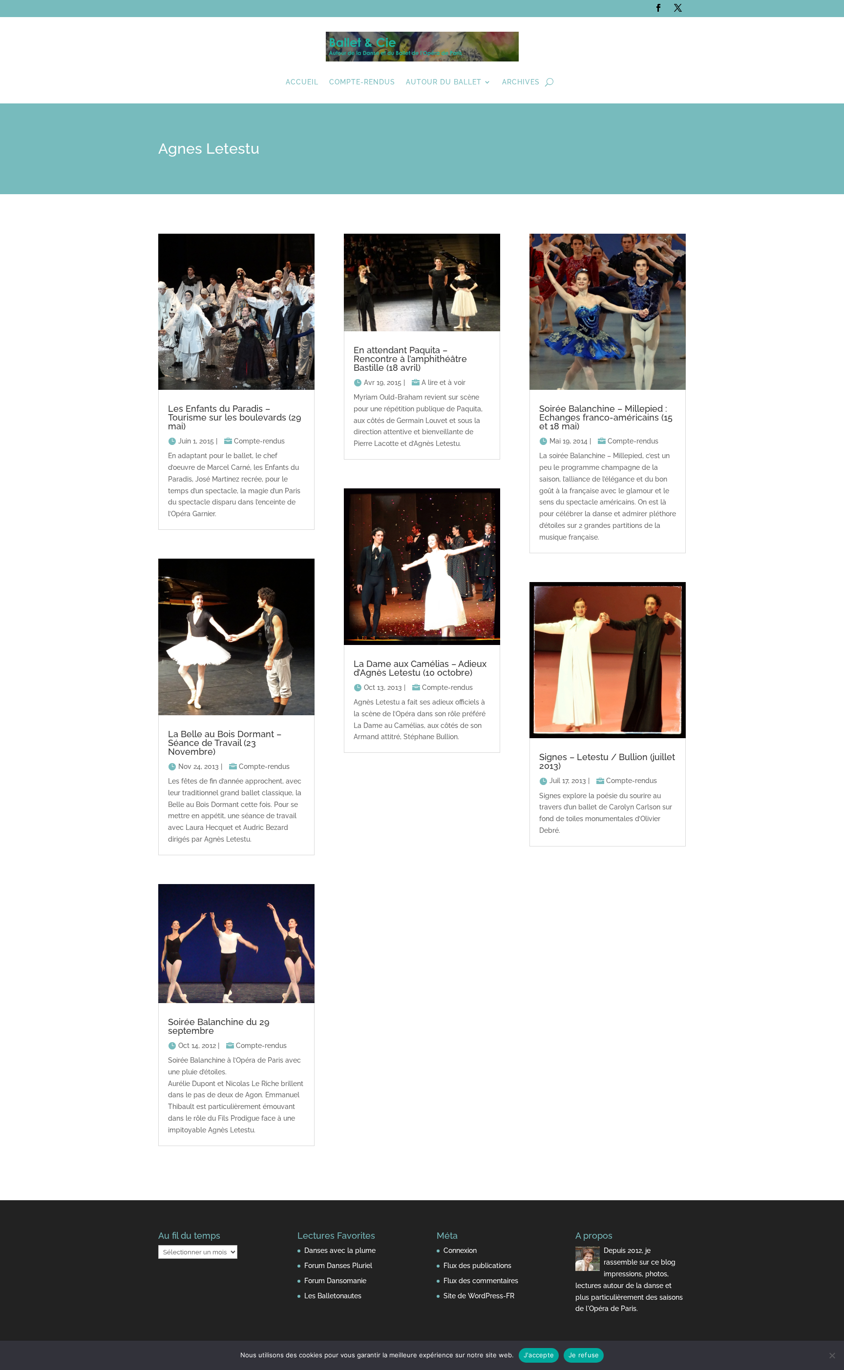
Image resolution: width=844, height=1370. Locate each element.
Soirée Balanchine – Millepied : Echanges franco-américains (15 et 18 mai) (606, 417)
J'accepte (539, 1355)
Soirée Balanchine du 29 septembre (219, 1026)
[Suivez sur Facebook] (658, 8)
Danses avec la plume (340, 1250)
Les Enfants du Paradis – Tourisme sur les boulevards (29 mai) (234, 417)
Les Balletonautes (332, 1296)
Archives (521, 82)
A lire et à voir (443, 382)
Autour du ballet (444, 82)
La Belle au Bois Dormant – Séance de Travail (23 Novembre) (224, 743)
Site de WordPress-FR (478, 1296)
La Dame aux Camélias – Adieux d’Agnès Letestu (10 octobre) (420, 668)
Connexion (460, 1250)
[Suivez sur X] (678, 8)
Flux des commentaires (480, 1281)
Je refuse (584, 1355)
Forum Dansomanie (335, 1281)
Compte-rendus (362, 82)
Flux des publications (477, 1265)
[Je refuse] (832, 1355)
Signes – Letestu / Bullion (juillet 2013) (607, 761)
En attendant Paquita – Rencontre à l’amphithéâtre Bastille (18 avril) (410, 359)
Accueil (302, 82)
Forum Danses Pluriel (338, 1265)
